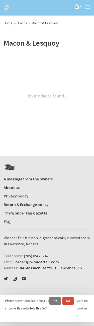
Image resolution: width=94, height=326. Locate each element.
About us (12, 187)
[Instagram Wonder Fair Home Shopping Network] (15, 278)
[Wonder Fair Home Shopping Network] (9, 167)
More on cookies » (82, 308)
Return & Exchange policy (26, 204)
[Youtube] (24, 278)
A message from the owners (28, 178)
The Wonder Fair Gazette (25, 212)
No (68, 301)
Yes (55, 301)
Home (8, 23)
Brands (22, 23)
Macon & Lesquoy (45, 23)
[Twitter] (6, 278)
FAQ (7, 221)
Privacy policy (16, 195)
